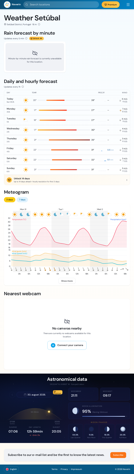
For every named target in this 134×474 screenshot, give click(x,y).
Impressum (76, 469)
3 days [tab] (9, 199)
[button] (126, 4)
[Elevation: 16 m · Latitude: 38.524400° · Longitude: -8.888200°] (39, 24)
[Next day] (57, 395)
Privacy (64, 469)
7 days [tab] (22, 199)
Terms (54, 469)
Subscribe (118, 455)
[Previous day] (12, 395)
